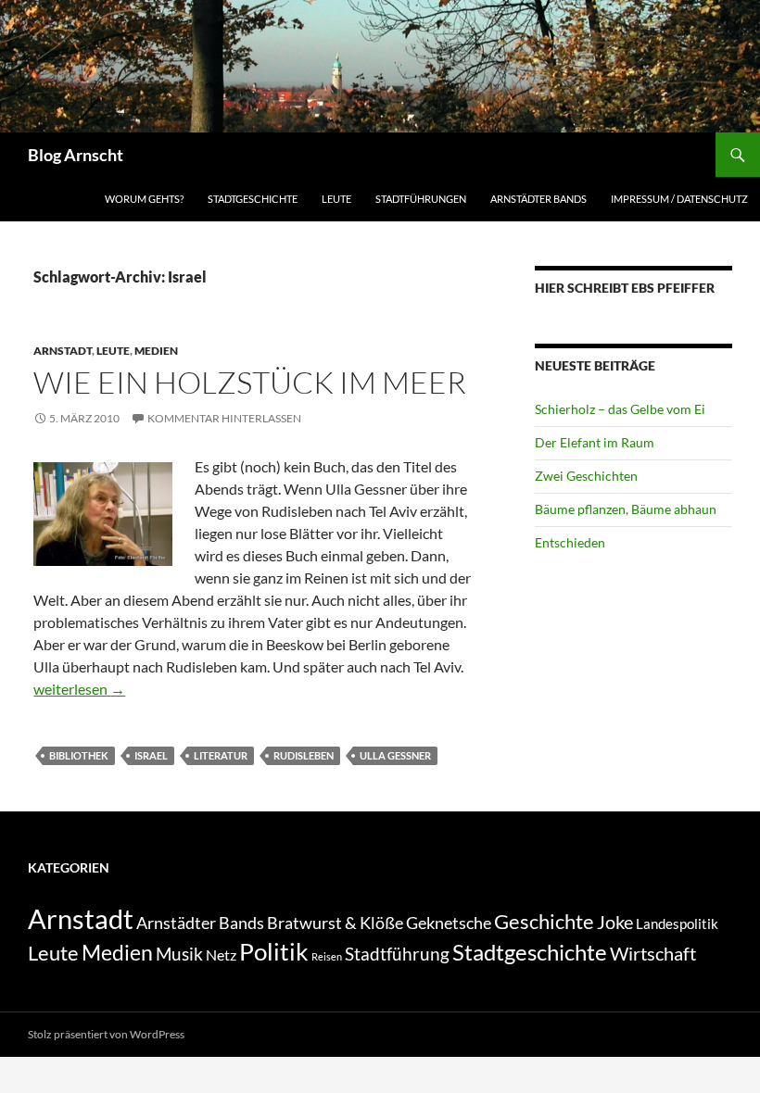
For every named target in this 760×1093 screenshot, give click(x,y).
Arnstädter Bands (538, 199)
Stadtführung (397, 953)
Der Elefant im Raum (594, 442)
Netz (221, 954)
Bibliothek (78, 755)
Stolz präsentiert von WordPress (106, 1034)
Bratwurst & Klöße (335, 922)
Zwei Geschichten (586, 476)
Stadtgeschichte (253, 199)
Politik (274, 951)
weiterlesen (79, 688)
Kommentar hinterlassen (224, 418)
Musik (179, 953)
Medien (156, 351)
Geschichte (544, 921)
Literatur (220, 755)
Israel (151, 755)
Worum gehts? (144, 199)
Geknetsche (448, 922)
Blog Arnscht (75, 154)
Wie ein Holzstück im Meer (249, 382)
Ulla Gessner (395, 755)
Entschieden (570, 542)
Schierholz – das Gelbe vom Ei (620, 409)
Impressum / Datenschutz (679, 199)
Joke (615, 922)
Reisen (326, 956)
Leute (336, 199)
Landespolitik (677, 923)
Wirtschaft (653, 953)
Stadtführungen (420, 199)
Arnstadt (62, 351)
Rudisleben (303, 755)
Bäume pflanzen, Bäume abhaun (625, 509)
